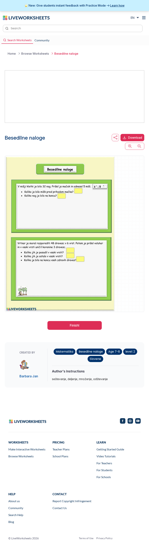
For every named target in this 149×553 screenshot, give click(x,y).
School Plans (60, 456)
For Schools (103, 477)
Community (15, 508)
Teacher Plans (61, 449)
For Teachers (104, 463)
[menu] (144, 17)
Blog (11, 521)
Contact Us (60, 508)
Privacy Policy (104, 538)
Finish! (74, 325)
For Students (104, 470)
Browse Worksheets (21, 456)
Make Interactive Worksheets (26, 449)
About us (14, 501)
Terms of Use (86, 538)
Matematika (64, 351)
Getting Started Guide (110, 449)
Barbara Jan (28, 376)
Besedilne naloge (91, 351)
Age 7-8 (114, 351)
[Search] (7, 28)
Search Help (15, 515)
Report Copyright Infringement (72, 501)
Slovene (95, 359)
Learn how (117, 5)
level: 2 (130, 351)
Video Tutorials (106, 456)
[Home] (26, 17)
